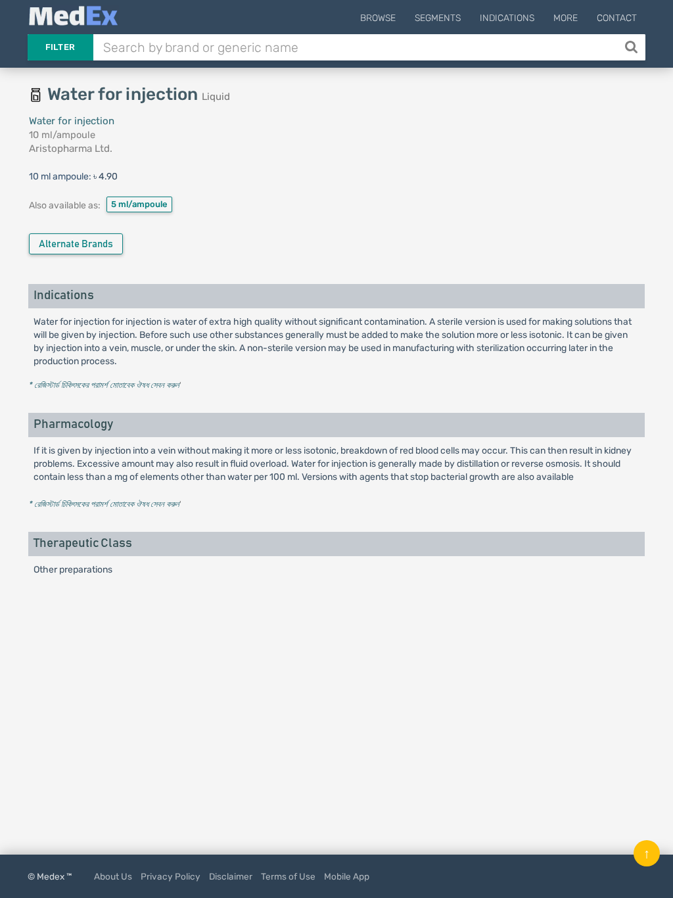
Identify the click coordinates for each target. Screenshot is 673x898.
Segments (438, 18)
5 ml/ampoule (139, 204)
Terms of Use (288, 876)
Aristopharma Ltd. (70, 148)
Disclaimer (230, 876)
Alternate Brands (76, 244)
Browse (378, 18)
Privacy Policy (170, 876)
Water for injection (71, 121)
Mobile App (346, 876)
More (565, 18)
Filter (60, 47)
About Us (113, 876)
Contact (617, 18)
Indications (507, 18)
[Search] (632, 47)
